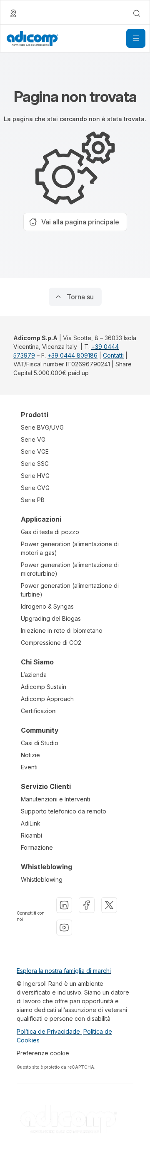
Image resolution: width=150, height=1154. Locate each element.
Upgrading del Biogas (51, 618)
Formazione (37, 847)
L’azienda (34, 674)
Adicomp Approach (47, 698)
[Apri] (135, 38)
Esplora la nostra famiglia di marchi (64, 970)
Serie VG (33, 439)
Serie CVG (35, 487)
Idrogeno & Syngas (47, 606)
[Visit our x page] (109, 905)
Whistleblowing (41, 879)
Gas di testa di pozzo (50, 531)
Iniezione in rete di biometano (61, 630)
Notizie (30, 755)
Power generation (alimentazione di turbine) (70, 590)
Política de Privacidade (49, 1031)
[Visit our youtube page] (64, 927)
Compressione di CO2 (51, 642)
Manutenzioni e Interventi (55, 799)
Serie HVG (35, 475)
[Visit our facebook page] (87, 905)
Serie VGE (35, 451)
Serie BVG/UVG (42, 427)
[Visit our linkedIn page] (64, 905)
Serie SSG (35, 463)
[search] (136, 13)
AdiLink (30, 823)
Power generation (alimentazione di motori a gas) (70, 548)
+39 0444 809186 (73, 355)
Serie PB (33, 499)
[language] (13, 13)
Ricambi (31, 835)
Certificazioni (39, 710)
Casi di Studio (39, 742)
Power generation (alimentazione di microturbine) (70, 569)
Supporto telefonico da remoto (63, 811)
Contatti (113, 355)
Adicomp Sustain (43, 686)
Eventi (29, 767)
